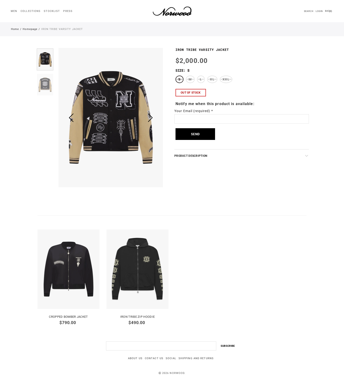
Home (15, 29)
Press (68, 11)
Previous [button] (71, 117)
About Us (135, 358)
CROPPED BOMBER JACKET (68, 316)
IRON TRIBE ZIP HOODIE (137, 316)
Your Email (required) (193, 111)
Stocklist (52, 11)
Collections (30, 11)
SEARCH (308, 11)
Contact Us (154, 358)
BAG (328, 11)
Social (171, 358)
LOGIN (319, 11)
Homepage (30, 29)
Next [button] (150, 117)
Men (14, 11)
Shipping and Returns (196, 358)
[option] (111, 117)
